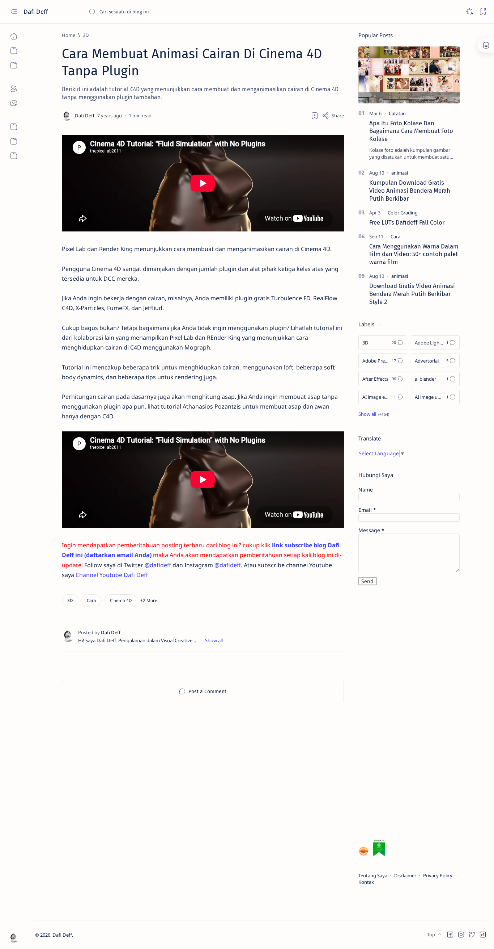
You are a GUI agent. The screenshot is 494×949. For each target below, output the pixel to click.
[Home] (13, 36)
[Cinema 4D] (121, 600)
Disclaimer (405, 875)
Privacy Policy (437, 875)
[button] (150, 600)
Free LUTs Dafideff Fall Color (406, 222)
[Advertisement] (412, 713)
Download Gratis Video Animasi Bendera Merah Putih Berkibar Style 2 (412, 293)
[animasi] (399, 172)
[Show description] (214, 640)
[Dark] (469, 11)
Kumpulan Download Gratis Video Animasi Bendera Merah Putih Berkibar (409, 190)
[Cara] (91, 600)
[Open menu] (13, 11)
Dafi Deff (36, 12)
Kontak (366, 882)
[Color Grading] (403, 212)
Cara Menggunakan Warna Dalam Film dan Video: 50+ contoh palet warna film (413, 254)
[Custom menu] (13, 127)
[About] (13, 88)
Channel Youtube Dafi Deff (112, 575)
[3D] (70, 600)
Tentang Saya (372, 875)
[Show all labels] (373, 414)
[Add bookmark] (314, 115)
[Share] (333, 115)
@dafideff (158, 565)
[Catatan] (397, 113)
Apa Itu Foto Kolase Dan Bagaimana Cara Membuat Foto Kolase (411, 131)
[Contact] (13, 103)
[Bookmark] (482, 11)
